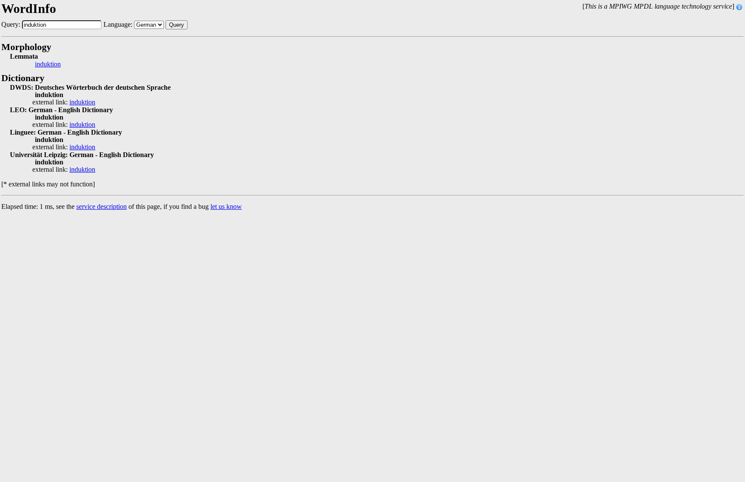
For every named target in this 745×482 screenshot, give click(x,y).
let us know (226, 206)
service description (101, 206)
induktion (48, 64)
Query (176, 25)
